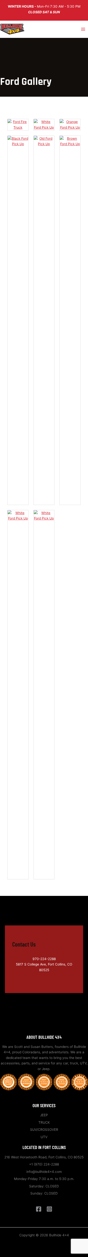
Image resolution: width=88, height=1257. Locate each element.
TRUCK (44, 1122)
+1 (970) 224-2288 (44, 1164)
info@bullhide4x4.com (44, 1172)
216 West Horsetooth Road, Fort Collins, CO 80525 (44, 1157)
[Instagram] (49, 1209)
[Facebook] (39, 1209)
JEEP (44, 1115)
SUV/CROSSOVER (44, 1130)
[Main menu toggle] (83, 29)
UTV (44, 1137)
